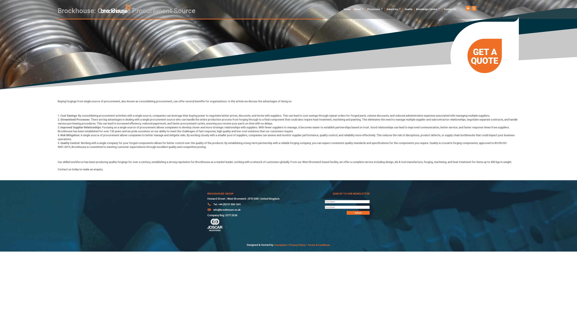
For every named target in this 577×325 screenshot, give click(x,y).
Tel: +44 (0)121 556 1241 (227, 204)
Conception (280, 245)
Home (347, 9)
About (357, 9)
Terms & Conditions (319, 245)
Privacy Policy (297, 245)
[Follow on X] (474, 8)
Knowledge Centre (426, 9)
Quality (408, 9)
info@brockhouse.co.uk (227, 209)
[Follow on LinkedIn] (468, 8)
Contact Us (450, 9)
